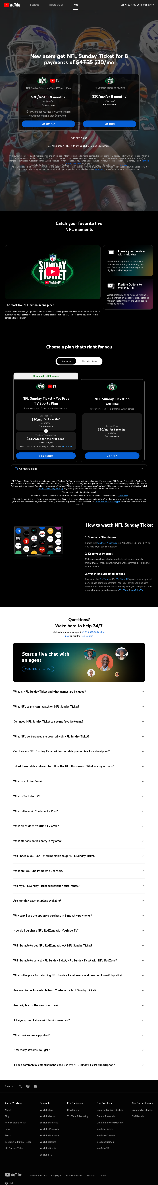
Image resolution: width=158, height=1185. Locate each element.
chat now (149, 5)
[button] (79, 469)
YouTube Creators (106, 1135)
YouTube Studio (48, 1148)
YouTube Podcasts (49, 1129)
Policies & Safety (38, 1175)
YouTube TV (122, 579)
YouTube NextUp (105, 1142)
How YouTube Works (15, 1122)
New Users (66, 361)
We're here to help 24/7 (38, 669)
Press (8, 1135)
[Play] (53, 272)
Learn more (104, 146)
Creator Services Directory (110, 1122)
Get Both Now (48, 124)
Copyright (56, 1175)
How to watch (56, 5)
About (8, 1110)
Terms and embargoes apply (50, 488)
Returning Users (89, 361)
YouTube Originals (49, 1122)
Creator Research (106, 1116)
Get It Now (109, 124)
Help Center (87, 636)
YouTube (104, 579)
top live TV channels (107, 543)
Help (12, 1183)
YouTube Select (48, 1142)
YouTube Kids (47, 1110)
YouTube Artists (105, 1129)
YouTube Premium (49, 1135)
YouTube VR (103, 1148)
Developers (73, 1110)
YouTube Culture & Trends (18, 1142)
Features (35, 5)
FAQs (75, 5)
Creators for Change (142, 1110)
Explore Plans (79, 138)
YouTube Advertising (77, 1116)
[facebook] (35, 1086)
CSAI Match (138, 1116)
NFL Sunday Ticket (14, 1148)
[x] (20, 1086)
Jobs (7, 1129)
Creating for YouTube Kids (110, 1110)
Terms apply (123, 165)
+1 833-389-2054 (133, 5)
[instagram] (28, 1086)
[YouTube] (12, 5)
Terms (102, 1175)
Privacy (91, 1175)
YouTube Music (47, 1116)
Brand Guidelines (74, 1175)
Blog (7, 1116)
